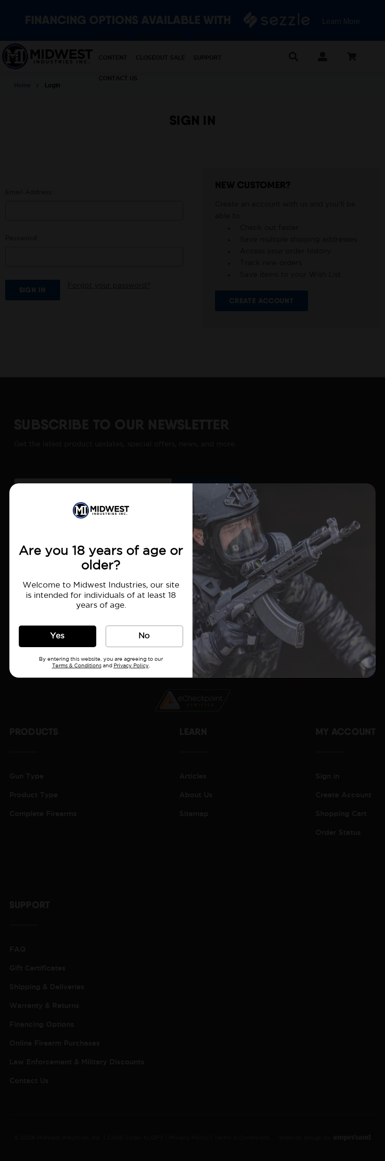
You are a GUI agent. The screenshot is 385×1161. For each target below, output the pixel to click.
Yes (57, 636)
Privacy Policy (131, 666)
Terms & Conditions (76, 666)
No (144, 636)
